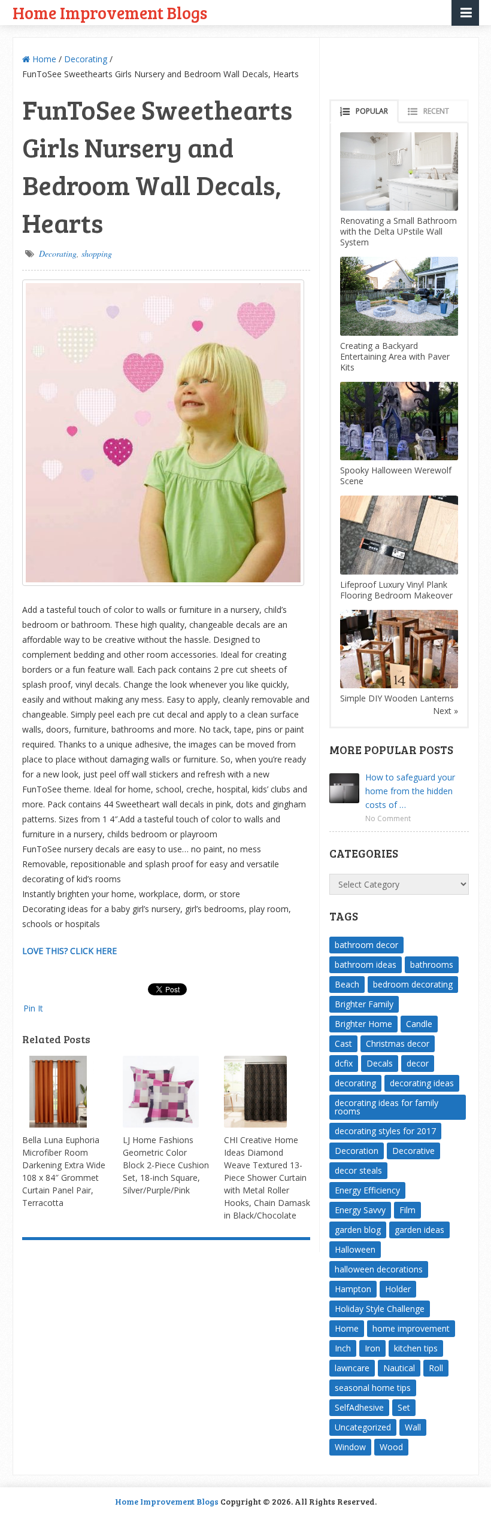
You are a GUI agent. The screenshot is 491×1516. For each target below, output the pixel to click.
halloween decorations (379, 1269)
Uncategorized (363, 1427)
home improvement (411, 1328)
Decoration (356, 1150)
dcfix (344, 1063)
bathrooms (431, 964)
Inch (343, 1348)
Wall (413, 1427)
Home (43, 59)
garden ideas (419, 1229)
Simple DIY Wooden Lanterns (397, 698)
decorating (355, 1083)
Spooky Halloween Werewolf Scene (395, 475)
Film (407, 1210)
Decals (379, 1063)
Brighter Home (363, 1023)
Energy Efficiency (367, 1190)
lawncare (352, 1368)
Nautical (399, 1368)
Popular (372, 111)
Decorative (413, 1150)
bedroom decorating (413, 984)
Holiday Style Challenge (380, 1308)
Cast (343, 1043)
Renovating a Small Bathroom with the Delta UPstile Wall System (398, 231)
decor (418, 1063)
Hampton (353, 1289)
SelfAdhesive (359, 1407)
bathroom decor (366, 944)
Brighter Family (364, 1004)
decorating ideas (422, 1083)
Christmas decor (397, 1043)
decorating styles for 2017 (385, 1131)
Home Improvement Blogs (110, 12)
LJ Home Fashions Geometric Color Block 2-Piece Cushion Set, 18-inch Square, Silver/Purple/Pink (166, 1165)
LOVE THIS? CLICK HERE (69, 950)
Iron (372, 1348)
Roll (436, 1368)
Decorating (85, 59)
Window (350, 1447)
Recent (436, 111)
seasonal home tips (373, 1387)
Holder (398, 1289)
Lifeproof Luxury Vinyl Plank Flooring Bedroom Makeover (396, 590)
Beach (347, 984)
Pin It (33, 1008)
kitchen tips (416, 1348)
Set (404, 1407)
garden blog (358, 1229)
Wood (391, 1447)
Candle (419, 1023)
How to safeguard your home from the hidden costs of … (410, 790)
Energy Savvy (360, 1210)
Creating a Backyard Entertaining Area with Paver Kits (395, 356)
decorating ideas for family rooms (386, 1107)
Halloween (355, 1249)
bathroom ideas (365, 964)
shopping (96, 253)
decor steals (358, 1170)
